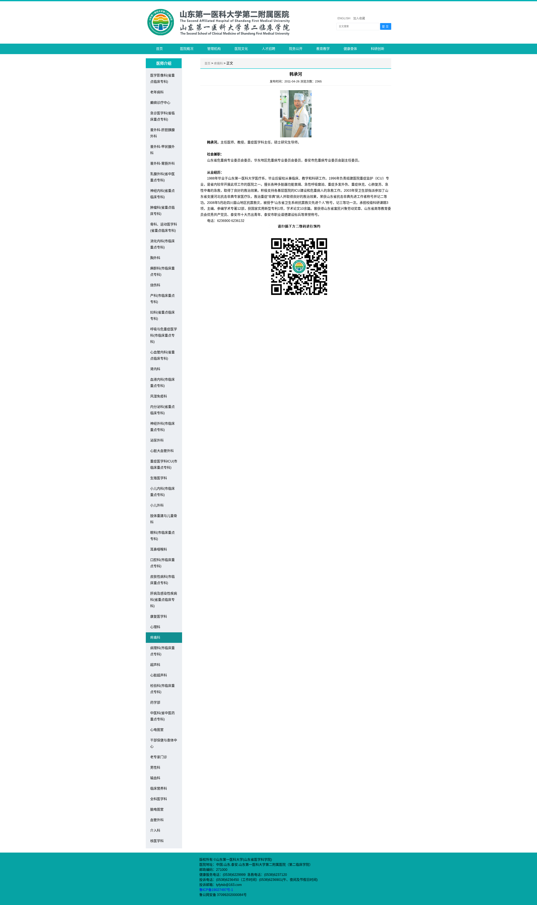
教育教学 (323, 49)
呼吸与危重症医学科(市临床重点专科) (163, 335)
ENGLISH (344, 18)
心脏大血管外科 (162, 451)
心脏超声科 (158, 675)
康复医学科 (158, 616)
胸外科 (155, 258)
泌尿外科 (157, 440)
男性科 (155, 767)
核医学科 (157, 841)
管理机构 (214, 49)
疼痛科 (155, 637)
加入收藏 (359, 18)
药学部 (155, 702)
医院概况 (186, 49)
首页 (159, 49)
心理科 (155, 627)
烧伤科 (155, 285)
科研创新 (377, 49)
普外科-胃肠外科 (162, 163)
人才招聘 (268, 49)
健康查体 (350, 49)
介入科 (155, 830)
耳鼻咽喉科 (158, 549)
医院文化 (241, 49)
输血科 (155, 778)
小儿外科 (157, 505)
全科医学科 (158, 799)
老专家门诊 (158, 757)
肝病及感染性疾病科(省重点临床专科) (163, 600)
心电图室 (157, 730)
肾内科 (155, 369)
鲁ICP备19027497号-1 (216, 890)
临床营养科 (158, 788)
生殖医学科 (158, 478)
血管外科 (157, 820)
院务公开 (295, 49)
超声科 (155, 665)
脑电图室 (157, 809)
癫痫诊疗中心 (160, 102)
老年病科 (157, 92)
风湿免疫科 (158, 396)
